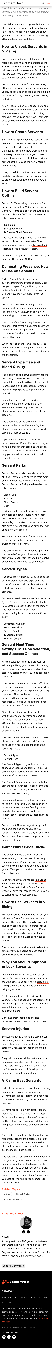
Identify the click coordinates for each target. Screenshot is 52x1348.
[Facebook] (9, 1337)
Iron (16, 883)
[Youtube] (14, 1337)
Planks (11, 224)
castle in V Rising (29, 77)
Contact (8, 1302)
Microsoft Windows (12, 1199)
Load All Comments (13, 1265)
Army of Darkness (11, 66)
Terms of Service (40, 1297)
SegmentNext (12, 3)
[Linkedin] (28, 1232)
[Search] (43, 3)
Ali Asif (5, 1236)
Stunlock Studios (23, 1194)
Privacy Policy (7, 1297)
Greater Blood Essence (19, 232)
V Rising (7, 1194)
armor (11, 518)
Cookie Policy (23, 1297)
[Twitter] (23, 1232)
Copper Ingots (15, 228)
